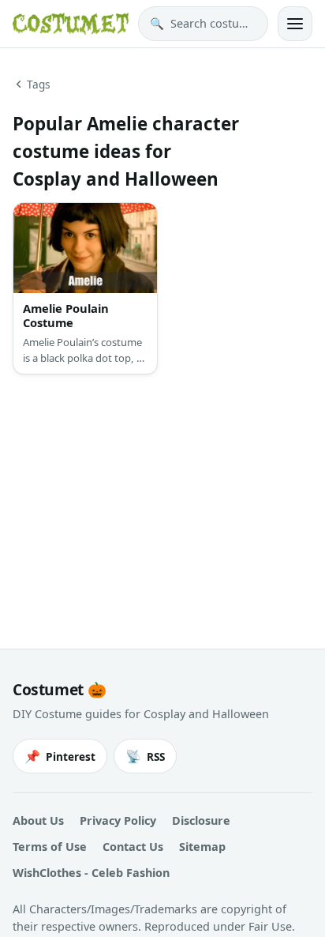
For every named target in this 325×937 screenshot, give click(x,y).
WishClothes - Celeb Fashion (91, 872)
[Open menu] (295, 23)
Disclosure (201, 820)
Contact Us (133, 846)
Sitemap (202, 846)
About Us (38, 820)
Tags (38, 84)
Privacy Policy (118, 820)
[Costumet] (71, 24)
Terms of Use (50, 846)
